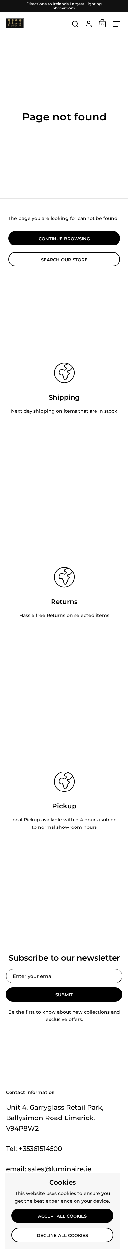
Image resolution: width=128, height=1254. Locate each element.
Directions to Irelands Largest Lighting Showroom (64, 6)
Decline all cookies (62, 1235)
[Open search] (75, 24)
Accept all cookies (62, 1216)
